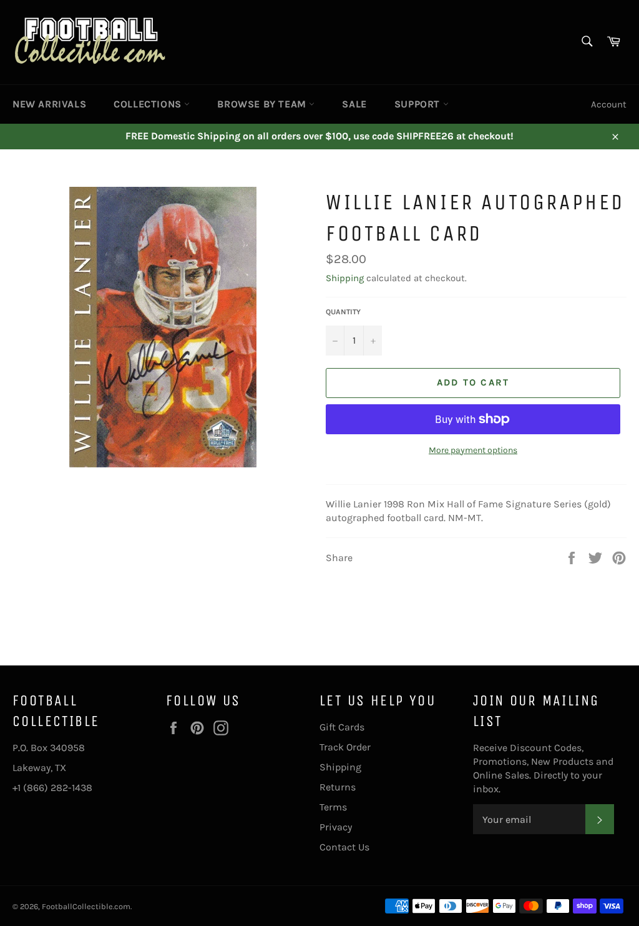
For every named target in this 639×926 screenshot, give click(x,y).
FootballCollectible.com (86, 906)
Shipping (345, 278)
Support (418, 104)
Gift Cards (342, 727)
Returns (338, 787)
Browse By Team (263, 104)
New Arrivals (49, 104)
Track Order (345, 747)
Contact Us (344, 847)
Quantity (343, 311)
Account (609, 104)
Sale (354, 104)
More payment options (473, 450)
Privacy (336, 827)
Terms (333, 807)
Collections (149, 104)
